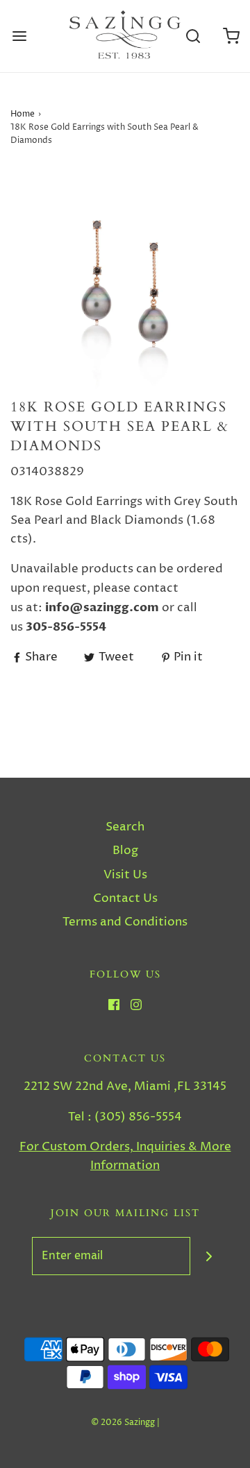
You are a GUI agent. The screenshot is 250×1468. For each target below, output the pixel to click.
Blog (125, 850)
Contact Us (125, 898)
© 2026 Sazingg (123, 1422)
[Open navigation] (19, 36)
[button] (125, 283)
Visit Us (125, 875)
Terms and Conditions (125, 922)
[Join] (209, 1256)
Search (125, 827)
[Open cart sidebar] (231, 36)
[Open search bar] (193, 36)
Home (22, 114)
